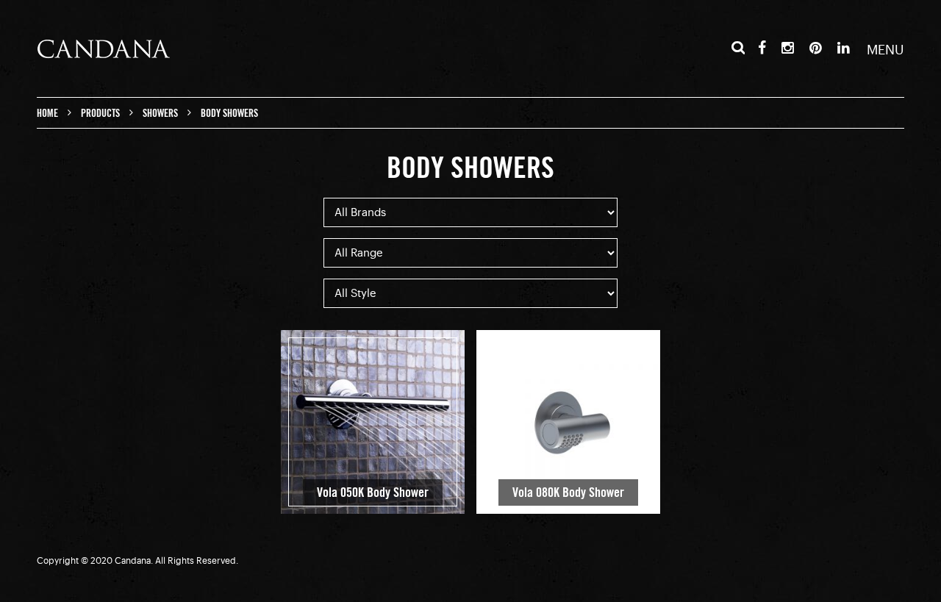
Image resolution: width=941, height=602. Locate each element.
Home (47, 113)
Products (100, 113)
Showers (160, 113)
